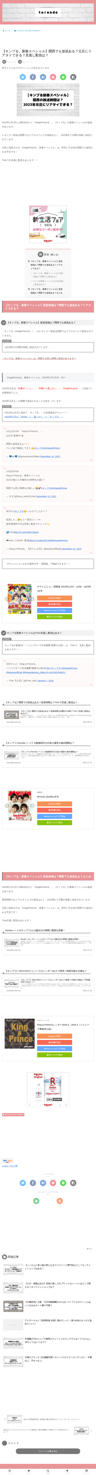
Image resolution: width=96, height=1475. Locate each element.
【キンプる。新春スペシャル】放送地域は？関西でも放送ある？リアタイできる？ (46, 265)
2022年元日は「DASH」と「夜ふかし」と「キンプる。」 (34, 417)
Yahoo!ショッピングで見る (55, 610)
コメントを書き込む (48, 1451)
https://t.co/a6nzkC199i (40, 540)
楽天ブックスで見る (54, 617)
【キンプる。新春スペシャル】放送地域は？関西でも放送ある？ (48, 275)
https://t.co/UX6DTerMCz (53, 672)
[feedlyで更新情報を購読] (36, 1201)
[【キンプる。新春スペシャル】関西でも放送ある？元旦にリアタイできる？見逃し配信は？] (43, 77)
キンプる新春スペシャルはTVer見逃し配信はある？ (48, 282)
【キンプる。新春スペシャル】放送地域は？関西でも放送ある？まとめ (46, 291)
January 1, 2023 (45, 680)
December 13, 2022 (46, 496)
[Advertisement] (48, 39)
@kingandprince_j (32, 672)
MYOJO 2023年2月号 (48, 797)
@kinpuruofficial (14, 672)
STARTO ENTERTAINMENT (14, 1114)
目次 (46, 254)
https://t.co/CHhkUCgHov (26, 532)
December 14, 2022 (50, 456)
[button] (88, 706)
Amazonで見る (55, 598)
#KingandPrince (52, 448)
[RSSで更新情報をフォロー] (60, 1201)
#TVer (47, 668)
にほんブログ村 (10, 1166)
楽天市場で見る (54, 604)
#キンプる (39, 448)
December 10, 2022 (71, 549)
